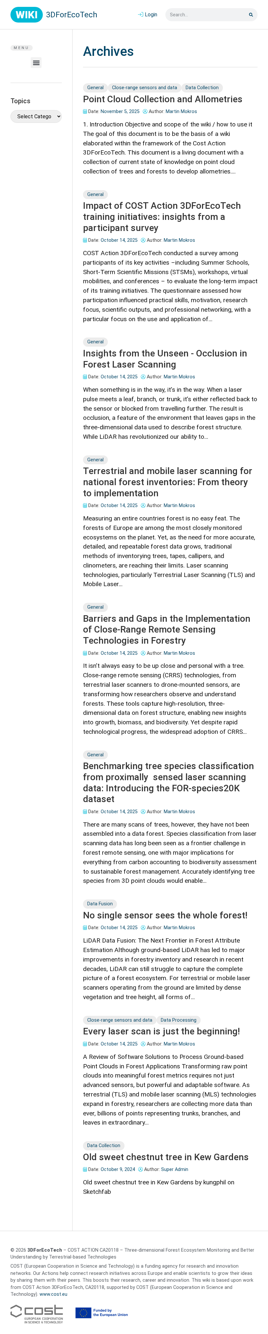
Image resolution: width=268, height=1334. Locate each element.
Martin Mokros (181, 111)
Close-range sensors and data (144, 88)
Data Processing (178, 1020)
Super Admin (174, 1169)
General (95, 88)
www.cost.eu (53, 1294)
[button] (36, 62)
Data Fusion (100, 904)
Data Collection (202, 88)
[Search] (251, 14)
